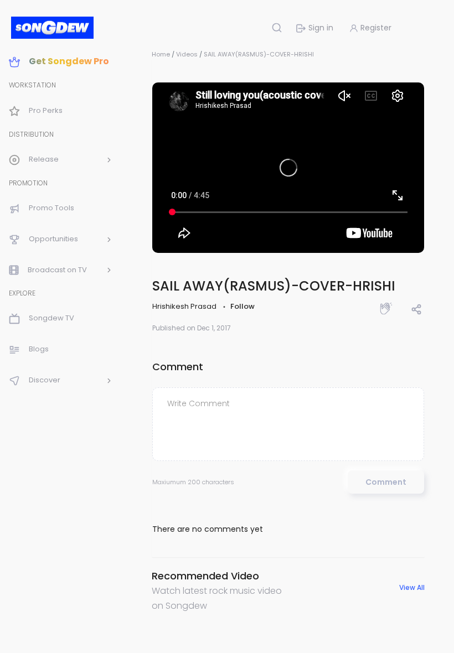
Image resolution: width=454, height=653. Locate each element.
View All (412, 587)
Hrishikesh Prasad (185, 306)
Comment (385, 482)
